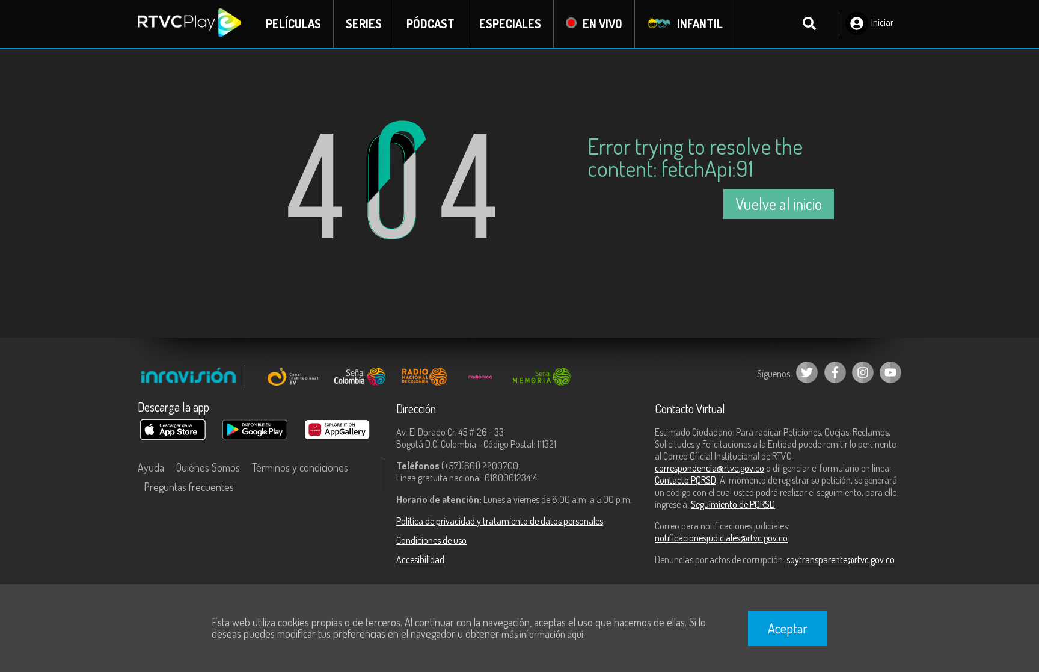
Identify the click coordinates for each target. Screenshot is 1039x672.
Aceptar (788, 628)
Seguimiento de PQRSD (733, 504)
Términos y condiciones (300, 467)
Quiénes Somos (208, 467)
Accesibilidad (420, 559)
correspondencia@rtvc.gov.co (709, 468)
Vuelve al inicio (778, 204)
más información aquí (542, 634)
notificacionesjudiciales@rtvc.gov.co (721, 538)
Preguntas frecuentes (189, 486)
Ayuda (151, 467)
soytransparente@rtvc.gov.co (840, 559)
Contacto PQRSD (685, 480)
